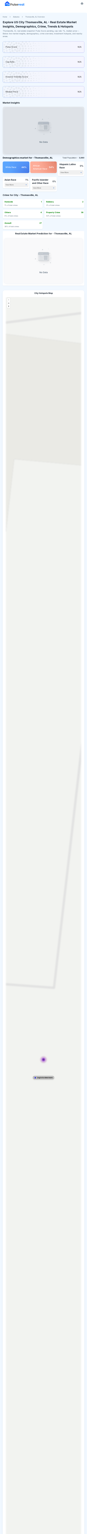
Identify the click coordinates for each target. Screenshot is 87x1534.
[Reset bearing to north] (8, 306)
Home (5, 17)
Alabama (16, 17)
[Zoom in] (8, 299)
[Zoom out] (8, 303)
